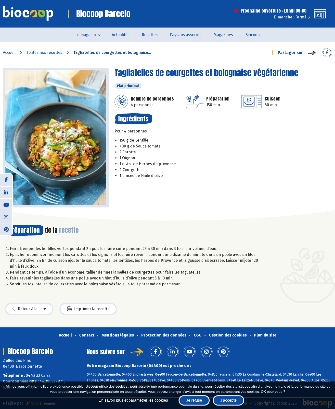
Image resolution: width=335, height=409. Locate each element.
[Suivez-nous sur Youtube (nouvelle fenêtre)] (6, 204)
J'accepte (228, 400)
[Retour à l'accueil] (28, 13)
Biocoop (252, 34)
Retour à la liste (32, 309)
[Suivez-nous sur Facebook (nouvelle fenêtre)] (6, 180)
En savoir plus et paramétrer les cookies (133, 400)
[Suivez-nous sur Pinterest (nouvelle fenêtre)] (6, 229)
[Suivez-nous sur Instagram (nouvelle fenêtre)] (6, 217)
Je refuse (194, 400)
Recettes (150, 34)
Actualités (120, 34)
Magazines (223, 34)
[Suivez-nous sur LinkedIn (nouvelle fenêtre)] (6, 192)
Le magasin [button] (85, 34)
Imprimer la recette (92, 309)
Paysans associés (185, 34)
